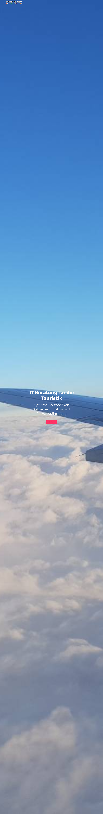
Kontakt (51, 422)
